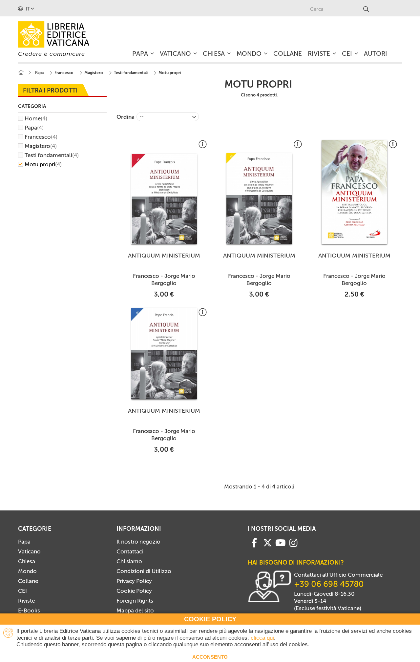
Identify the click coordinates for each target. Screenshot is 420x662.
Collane (28, 581)
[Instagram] (293, 542)
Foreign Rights (134, 600)
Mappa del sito (135, 610)
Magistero (41, 146)
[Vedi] (203, 146)
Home (36, 118)
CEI (22, 591)
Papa (34, 127)
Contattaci (129, 551)
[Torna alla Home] (21, 73)
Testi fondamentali (52, 155)
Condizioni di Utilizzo (143, 571)
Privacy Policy (134, 581)
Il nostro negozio (138, 541)
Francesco (41, 137)
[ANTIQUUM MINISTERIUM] (164, 199)
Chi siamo (129, 561)
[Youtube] (280, 542)
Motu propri (43, 164)
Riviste (26, 600)
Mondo (27, 571)
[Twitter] (267, 542)
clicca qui (262, 638)
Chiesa (26, 561)
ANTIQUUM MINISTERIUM (164, 255)
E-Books (29, 610)
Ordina (125, 117)
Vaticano (29, 551)
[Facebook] (254, 542)
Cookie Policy (134, 591)
